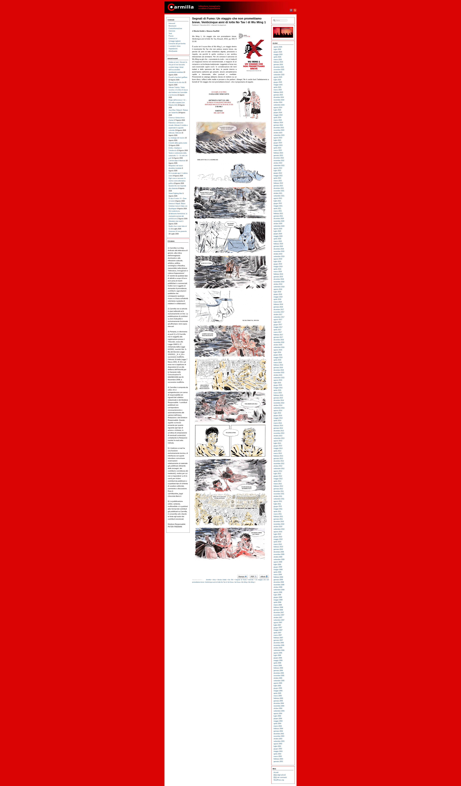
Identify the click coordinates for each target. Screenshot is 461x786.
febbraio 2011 (278, 516)
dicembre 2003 (279, 734)
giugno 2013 (278, 446)
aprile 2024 (277, 117)
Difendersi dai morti (175, 221)
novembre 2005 (279, 675)
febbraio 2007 (278, 638)
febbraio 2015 (278, 395)
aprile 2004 (277, 723)
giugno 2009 (278, 567)
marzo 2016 (278, 362)
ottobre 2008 (278, 587)
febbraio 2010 (278, 547)
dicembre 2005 (279, 673)
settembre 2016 (279, 347)
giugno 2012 (278, 476)
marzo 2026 (278, 59)
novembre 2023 (279, 130)
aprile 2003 (277, 754)
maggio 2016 (278, 357)
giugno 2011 (278, 506)
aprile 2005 (277, 693)
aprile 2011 (277, 511)
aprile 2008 (277, 602)
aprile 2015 (277, 390)
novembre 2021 (279, 191)
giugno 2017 (278, 324)
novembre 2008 (279, 585)
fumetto (208, 580)
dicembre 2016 (279, 340)
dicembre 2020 (279, 218)
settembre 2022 (279, 165)
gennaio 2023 (278, 155)
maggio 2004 (278, 721)
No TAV (230, 580)
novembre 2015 (279, 372)
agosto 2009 (278, 562)
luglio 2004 (277, 716)
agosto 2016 (278, 350)
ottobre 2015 (278, 375)
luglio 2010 (277, 534)
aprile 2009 (277, 572)
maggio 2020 (278, 236)
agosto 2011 (278, 501)
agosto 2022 (278, 168)
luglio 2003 (277, 746)
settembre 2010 (279, 529)
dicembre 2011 (279, 491)
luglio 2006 (277, 655)
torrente (250, 580)
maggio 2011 (278, 509)
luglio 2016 (277, 352)
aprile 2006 (277, 663)
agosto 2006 (278, 653)
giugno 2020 (278, 234)
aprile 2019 (277, 269)
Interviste (172, 31)
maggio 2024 (278, 115)
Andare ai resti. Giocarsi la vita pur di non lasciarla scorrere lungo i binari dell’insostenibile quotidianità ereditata (178, 67)
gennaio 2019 (278, 277)
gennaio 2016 (278, 367)
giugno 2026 (278, 52)
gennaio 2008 (278, 610)
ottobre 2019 (278, 254)
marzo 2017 (278, 332)
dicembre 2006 (279, 643)
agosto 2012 (278, 471)
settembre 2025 (279, 75)
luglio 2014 (277, 413)
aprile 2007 (277, 633)
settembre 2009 (279, 559)
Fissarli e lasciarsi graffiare (178, 77)
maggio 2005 (278, 691)
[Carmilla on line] (230, 7)
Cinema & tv (173, 38)
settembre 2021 (279, 196)
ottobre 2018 (278, 284)
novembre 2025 (279, 69)
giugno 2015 (278, 385)
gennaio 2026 (278, 64)
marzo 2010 (278, 544)
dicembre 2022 (279, 158)
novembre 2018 (279, 282)
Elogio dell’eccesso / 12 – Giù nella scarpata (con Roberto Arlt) (177, 102)
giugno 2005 (278, 688)
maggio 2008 (278, 600)
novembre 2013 (279, 433)
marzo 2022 (278, 181)
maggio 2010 (278, 539)
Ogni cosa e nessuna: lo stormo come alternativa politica (177, 180)
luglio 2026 (277, 49)
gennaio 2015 (278, 398)
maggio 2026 (278, 54)
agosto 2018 (278, 289)
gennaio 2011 (278, 519)
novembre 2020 (279, 221)
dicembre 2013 (279, 431)
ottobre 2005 (278, 678)
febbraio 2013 (278, 456)
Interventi (172, 23)
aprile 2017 (277, 330)
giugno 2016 (278, 355)
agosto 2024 (278, 107)
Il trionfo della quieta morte (178, 143)
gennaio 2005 (278, 701)
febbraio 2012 (278, 486)
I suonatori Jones (175, 46)
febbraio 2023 (278, 153)
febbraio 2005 (278, 698)
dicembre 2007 (279, 612)
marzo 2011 (278, 514)
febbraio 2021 (278, 213)
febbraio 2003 (278, 759)
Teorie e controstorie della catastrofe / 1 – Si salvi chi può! (178, 155)
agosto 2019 (278, 259)
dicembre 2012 (279, 461)
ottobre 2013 (278, 436)
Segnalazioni (173, 49)
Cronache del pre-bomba (177, 43)
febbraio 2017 (278, 335)
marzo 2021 (278, 211)
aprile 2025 (277, 87)
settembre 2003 (279, 741)
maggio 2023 (278, 145)
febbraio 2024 (278, 122)
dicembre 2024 (279, 97)
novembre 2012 (279, 463)
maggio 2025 (278, 85)
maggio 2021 (278, 206)
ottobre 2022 (278, 163)
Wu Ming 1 (251, 582)
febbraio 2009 (278, 577)
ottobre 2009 (278, 557)
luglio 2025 (277, 80)
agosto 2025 (278, 77)
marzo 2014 (278, 423)
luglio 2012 (277, 473)
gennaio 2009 (278, 580)
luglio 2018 (277, 292)
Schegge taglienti (175, 41)
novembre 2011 (279, 494)
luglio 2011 (277, 504)
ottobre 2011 (278, 496)
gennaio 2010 (278, 549)
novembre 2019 (279, 251)
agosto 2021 (278, 198)
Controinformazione (175, 28)
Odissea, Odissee (175, 133)
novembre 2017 (279, 312)
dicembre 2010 (279, 521)
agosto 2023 (278, 138)
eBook (263, 577)
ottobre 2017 (278, 314)
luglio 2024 (277, 110)
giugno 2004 (278, 718)
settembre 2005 (279, 681)
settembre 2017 (279, 317)
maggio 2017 (278, 327)
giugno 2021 (278, 203)
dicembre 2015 (279, 370)
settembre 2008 (279, 590)
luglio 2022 (277, 170)
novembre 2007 (279, 615)
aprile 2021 (277, 208)
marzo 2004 (278, 726)
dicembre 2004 (279, 703)
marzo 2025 (278, 90)
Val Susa (237, 582)
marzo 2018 (278, 302)
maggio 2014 (278, 418)
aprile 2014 (277, 420)
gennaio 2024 (278, 125)
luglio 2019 (277, 261)
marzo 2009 (278, 574)
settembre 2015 (279, 378)
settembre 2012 (279, 468)
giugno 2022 (278, 173)
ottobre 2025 (278, 72)
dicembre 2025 (279, 67)
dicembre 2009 (279, 552)
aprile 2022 (277, 178)
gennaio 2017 (278, 337)
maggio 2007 (278, 630)
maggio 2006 (278, 660)
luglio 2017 (277, 322)
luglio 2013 (277, 443)
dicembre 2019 (279, 249)
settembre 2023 (279, 135)
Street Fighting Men (175, 193)
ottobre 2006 (278, 648)
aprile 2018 (277, 299)
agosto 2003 (278, 744)
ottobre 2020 (278, 223)
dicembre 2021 (279, 188)
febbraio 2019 (278, 274)
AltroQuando (173, 51)
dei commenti (280, 777)
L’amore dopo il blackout (177, 160)
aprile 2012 (277, 481)
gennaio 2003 (278, 761)
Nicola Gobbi (222, 580)
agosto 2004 (278, 713)
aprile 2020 (277, 239)
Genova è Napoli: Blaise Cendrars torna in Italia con (178, 206)
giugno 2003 (278, 749)
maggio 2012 (278, 479)
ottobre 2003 (278, 739)
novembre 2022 (279, 160)
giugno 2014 (278, 415)
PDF (253, 577)
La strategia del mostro (177, 138)
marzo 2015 (278, 393)
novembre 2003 (279, 736)
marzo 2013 (278, 453)
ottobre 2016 (278, 345)
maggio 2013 (278, 448)
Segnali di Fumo (240, 580)
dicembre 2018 (279, 279)
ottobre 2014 (278, 405)
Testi (170, 33)
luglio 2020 (277, 231)
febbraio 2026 (278, 62)
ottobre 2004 (278, 708)
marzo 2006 (278, 665)
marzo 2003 (278, 756)
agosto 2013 (278, 441)
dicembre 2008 (279, 582)
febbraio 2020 (278, 244)
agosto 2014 (278, 410)
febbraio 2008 (278, 607)
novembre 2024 (279, 100)
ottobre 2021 (278, 193)
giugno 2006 (278, 658)
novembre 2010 (279, 524)
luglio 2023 (277, 140)
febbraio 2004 (278, 728)
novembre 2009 (279, 554)
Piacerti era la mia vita (176, 82)
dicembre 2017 (279, 309)
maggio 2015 (278, 388)
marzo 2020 (278, 241)
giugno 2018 (278, 294)
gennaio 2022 (278, 186)
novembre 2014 (279, 403)
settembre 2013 (279, 438)
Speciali (214, 25)
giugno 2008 (278, 597)
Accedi (276, 772)
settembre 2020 (279, 226)
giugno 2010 (278, 537)
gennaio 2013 (278, 458)
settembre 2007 (279, 620)
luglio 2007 (277, 625)
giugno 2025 (278, 82)
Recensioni (172, 26)
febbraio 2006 (278, 668)
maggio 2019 (278, 266)
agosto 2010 (278, 532)
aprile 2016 (277, 360)
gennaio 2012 (278, 489)
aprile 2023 (277, 148)
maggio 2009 (278, 569)
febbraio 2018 (278, 304)
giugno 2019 (278, 264)
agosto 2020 (278, 229)
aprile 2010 (277, 542)
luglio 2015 (277, 383)
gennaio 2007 (278, 640)
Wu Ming (244, 582)
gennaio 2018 (278, 307)
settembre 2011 (279, 499)
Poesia (171, 36)
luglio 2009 (277, 564)
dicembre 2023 (279, 128)
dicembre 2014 (279, 400)
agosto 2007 (278, 622)
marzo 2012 (278, 484)
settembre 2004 (279, 711)
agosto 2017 (278, 319)
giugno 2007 (278, 627)
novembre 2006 (279, 645)
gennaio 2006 (278, 670)
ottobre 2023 (278, 133)
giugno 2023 (278, 143)
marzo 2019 (278, 271)
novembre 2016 (279, 342)
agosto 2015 (278, 380)
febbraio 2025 (278, 92)
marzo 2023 (278, 150)
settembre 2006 (279, 650)
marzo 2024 (278, 120)
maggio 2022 (278, 176)
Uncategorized (221, 25)
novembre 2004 (279, 706)
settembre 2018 (279, 287)
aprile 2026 (277, 57)
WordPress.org (279, 780)
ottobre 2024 (278, 102)
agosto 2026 (278, 47)
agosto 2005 (278, 683)
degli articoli (280, 775)
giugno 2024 (278, 112)
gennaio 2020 (278, 246)
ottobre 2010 (278, 526)
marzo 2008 (278, 605)
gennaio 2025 (278, 95)
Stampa (241, 577)
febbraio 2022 (278, 183)
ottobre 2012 (278, 466)
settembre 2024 (279, 105)
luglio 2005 (277, 686)
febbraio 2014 (278, 425)
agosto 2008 (278, 592)
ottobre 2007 (278, 617)
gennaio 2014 (278, 428)
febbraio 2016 (278, 365)
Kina (214, 580)
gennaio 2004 (278, 731)
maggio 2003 (278, 751)
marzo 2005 (278, 696)
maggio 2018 (278, 297)
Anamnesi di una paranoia (178, 231)
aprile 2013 (277, 451)
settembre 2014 (279, 408)
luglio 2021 (277, 201)
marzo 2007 (278, 635)
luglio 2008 (277, 595)
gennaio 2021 (278, 216)
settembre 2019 (279, 256)
